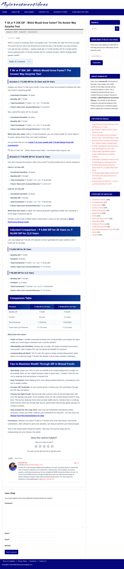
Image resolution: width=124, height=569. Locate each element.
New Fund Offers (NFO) (100, 218)
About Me (16, 12)
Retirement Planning (99, 224)
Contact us (44, 12)
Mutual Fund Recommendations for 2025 (27, 416)
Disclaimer (29, 12)
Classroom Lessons (99, 199)
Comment (9, 503)
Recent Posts (18, 458)
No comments (32, 32)
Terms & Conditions (9, 561)
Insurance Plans (97, 208)
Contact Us (42, 561)
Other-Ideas (96, 221)
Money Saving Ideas (99, 210)
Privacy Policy (22, 561)
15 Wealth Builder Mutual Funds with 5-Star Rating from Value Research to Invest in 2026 (105, 175)
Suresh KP (22, 32)
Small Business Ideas (99, 227)
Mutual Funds (97, 213)
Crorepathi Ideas (98, 202)
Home (4, 12)
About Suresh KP (48, 479)
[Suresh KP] (13, 470)
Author (10, 458)
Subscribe (96, 62)
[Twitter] (78, 463)
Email (7, 539)
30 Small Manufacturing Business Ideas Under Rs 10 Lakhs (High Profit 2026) (105, 167)
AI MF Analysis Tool (80, 12)
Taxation (95, 235)
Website (8, 545)
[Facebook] (75, 463)
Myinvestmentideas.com (34, 465)
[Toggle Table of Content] (28, 61)
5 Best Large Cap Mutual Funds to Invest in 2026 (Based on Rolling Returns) (104, 154)
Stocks (94, 232)
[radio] (36, 446)
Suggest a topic (60, 12)
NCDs (94, 216)
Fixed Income (96, 205)
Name (7, 533)
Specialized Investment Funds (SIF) (104, 229)
